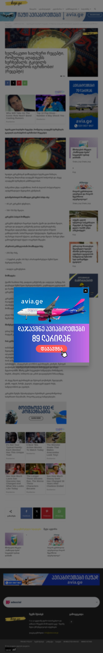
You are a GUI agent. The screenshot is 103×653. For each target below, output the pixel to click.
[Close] (85, 290)
